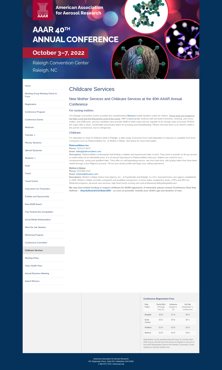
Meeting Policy (32, 258)
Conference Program (35, 112)
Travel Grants (31, 181)
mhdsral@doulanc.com (87, 174)
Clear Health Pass (33, 265)
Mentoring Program (34, 235)
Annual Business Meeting (37, 273)
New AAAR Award (33, 204)
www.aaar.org (118, 364)
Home (28, 86)
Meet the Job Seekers (35, 227)
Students (29, 158)
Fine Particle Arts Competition (39, 212)
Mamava (131, 115)
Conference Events (34, 119)
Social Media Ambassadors (38, 219)
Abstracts (29, 127)
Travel (28, 173)
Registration (30, 104)
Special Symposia (33, 150)
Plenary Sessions (33, 142)
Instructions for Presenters (37, 189)
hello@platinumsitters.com (88, 151)
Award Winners (32, 281)
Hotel (27, 165)
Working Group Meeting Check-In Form (41, 95)
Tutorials (29, 135)
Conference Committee (36, 242)
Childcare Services (34, 250)
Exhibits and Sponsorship (37, 196)
